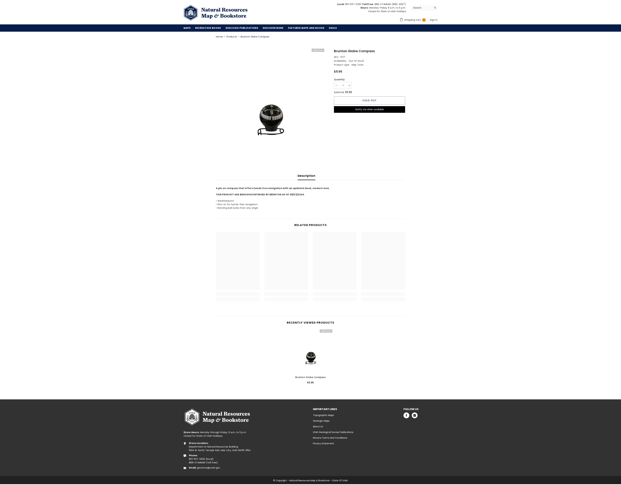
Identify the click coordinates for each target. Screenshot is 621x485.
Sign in (433, 19)
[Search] (424, 7)
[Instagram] (415, 415)
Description (306, 176)
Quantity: (339, 79)
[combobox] (422, 7)
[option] (270, 103)
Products (232, 36)
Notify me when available (369, 109)
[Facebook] (406, 415)
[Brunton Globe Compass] (310, 351)
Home (219, 36)
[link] (238, 294)
